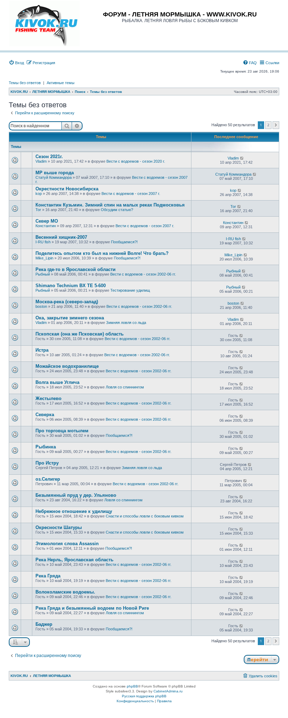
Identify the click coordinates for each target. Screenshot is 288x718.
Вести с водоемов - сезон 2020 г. (135, 161)
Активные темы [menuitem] (60, 83)
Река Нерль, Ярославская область (74, 559)
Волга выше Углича (57, 382)
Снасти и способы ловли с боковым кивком (145, 516)
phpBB (132, 686)
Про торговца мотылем (62, 430)
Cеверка (44, 414)
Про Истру (47, 463)
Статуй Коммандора (53, 177)
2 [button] (268, 124)
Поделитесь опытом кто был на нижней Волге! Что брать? (102, 253)
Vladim (41, 161)
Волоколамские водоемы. (65, 592)
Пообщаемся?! (124, 242)
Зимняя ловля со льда (126, 322)
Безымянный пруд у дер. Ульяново (75, 495)
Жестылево (48, 398)
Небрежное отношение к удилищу (73, 511)
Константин (45, 226)
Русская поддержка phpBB (144, 696)
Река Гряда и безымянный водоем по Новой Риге (92, 608)
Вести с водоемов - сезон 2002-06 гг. (143, 274)
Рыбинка (45, 446)
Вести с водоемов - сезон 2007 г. (131, 193)
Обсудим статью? (117, 210)
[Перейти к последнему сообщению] (242, 158)
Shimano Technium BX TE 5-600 (70, 285)
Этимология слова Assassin (67, 543)
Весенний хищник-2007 (61, 237)
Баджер (43, 624)
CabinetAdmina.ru (168, 691)
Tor (38, 210)
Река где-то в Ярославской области (75, 269)
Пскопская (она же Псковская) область (79, 334)
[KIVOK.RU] (44, 23)
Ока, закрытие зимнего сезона (69, 317)
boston (41, 306)
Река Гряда (47, 575)
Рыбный (42, 274)
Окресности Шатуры (58, 527)
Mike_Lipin (44, 258)
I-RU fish (43, 242)
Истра (41, 350)
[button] (276, 125)
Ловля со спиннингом (125, 387)
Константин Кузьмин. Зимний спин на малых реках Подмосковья (110, 205)
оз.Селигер (47, 479)
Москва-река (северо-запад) (66, 301)
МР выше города (54, 172)
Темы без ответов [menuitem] (25, 83)
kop (38, 193)
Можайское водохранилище (67, 366)
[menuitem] (16, 63)
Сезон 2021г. (49, 156)
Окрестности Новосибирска (66, 188)
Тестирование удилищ (130, 290)
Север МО (46, 221)
